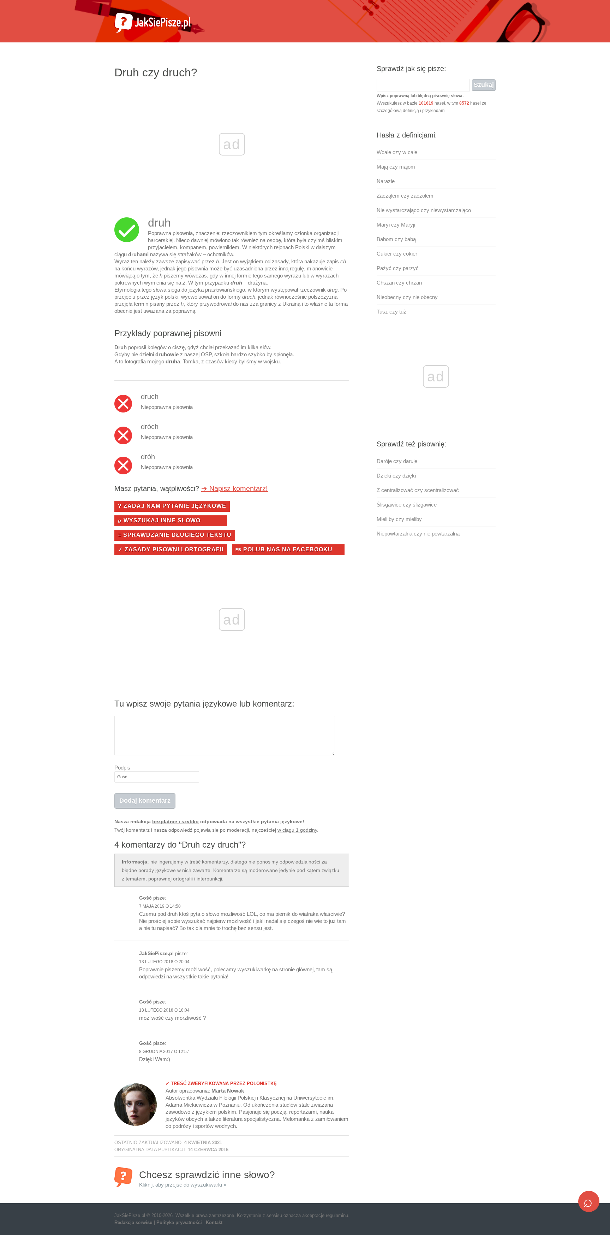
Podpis (122, 768)
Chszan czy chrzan (399, 283)
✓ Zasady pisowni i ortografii (170, 549)
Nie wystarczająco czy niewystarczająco (424, 210)
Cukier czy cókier (397, 254)
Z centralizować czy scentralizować (418, 490)
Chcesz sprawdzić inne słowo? (207, 1178)
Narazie (386, 181)
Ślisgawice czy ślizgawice (407, 505)
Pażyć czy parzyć (398, 268)
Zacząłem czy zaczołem (405, 196)
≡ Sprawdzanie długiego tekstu (175, 535)
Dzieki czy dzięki (396, 476)
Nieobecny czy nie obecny (407, 297)
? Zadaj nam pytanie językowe (172, 506)
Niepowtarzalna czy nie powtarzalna (418, 534)
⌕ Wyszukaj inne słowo (159, 520)
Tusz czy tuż (391, 312)
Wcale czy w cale (397, 152)
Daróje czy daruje (397, 461)
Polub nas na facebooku (284, 549)
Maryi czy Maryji (396, 225)
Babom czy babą (396, 239)
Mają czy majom (396, 167)
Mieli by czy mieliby (399, 519)
